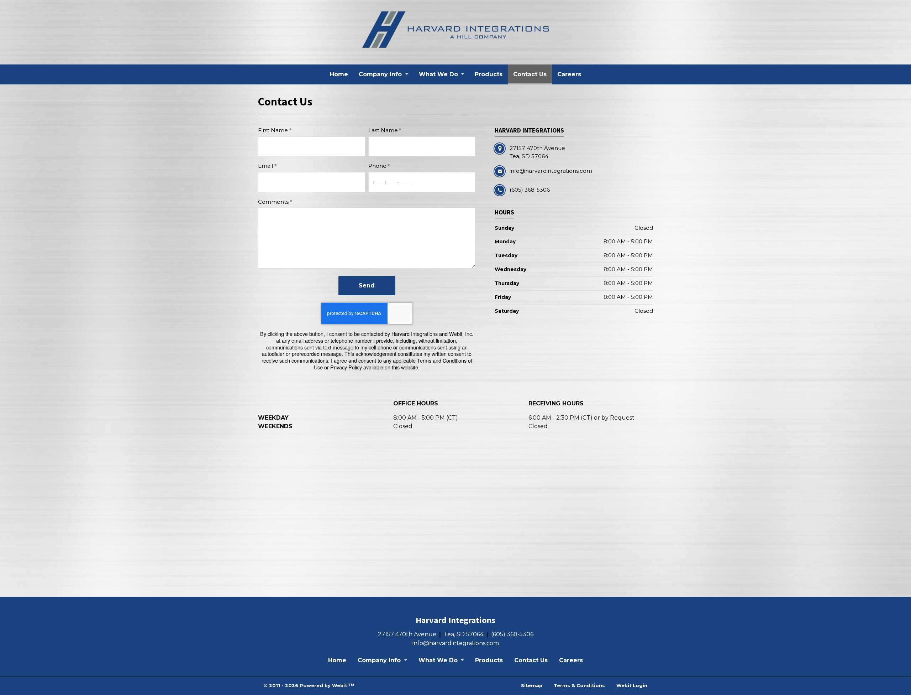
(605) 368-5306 (512, 634)
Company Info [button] (381, 74)
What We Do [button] (439, 74)
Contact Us (532, 74)
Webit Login (631, 685)
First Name (273, 130)
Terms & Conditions (579, 685)
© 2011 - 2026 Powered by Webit (309, 686)
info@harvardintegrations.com (455, 643)
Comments (273, 201)
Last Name (383, 130)
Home (339, 74)
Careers (569, 74)
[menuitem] (339, 74)
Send (367, 285)
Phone (377, 165)
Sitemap (531, 685)
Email (265, 165)
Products (488, 74)
